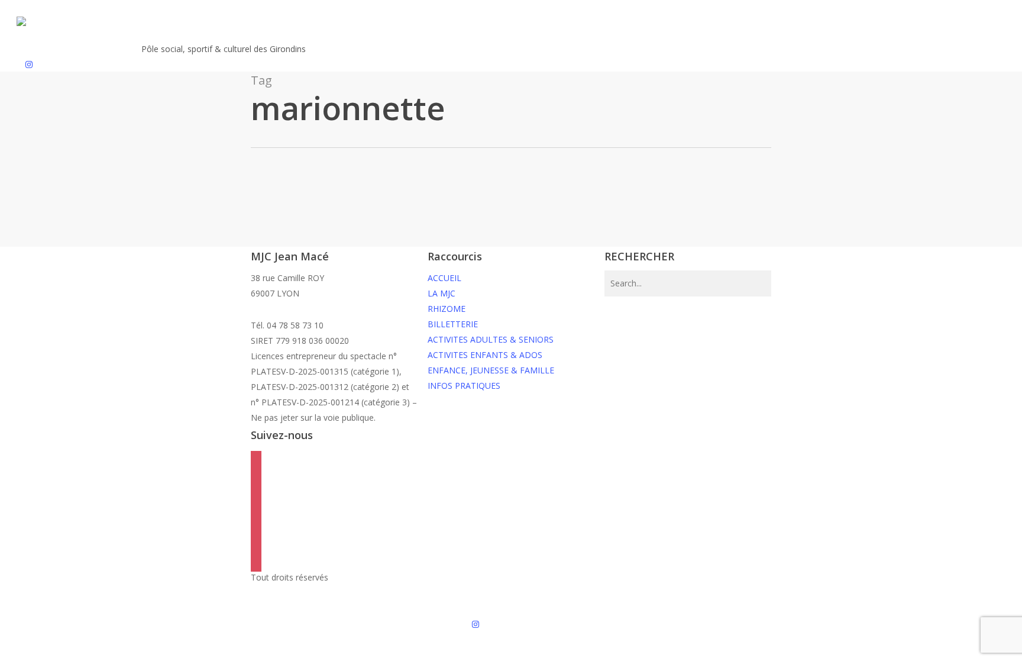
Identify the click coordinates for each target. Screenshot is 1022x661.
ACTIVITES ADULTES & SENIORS (491, 339)
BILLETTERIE (453, 324)
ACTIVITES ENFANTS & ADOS (485, 354)
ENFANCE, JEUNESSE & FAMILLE (491, 370)
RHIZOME (446, 308)
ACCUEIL (444, 277)
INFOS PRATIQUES (464, 385)
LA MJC (441, 293)
